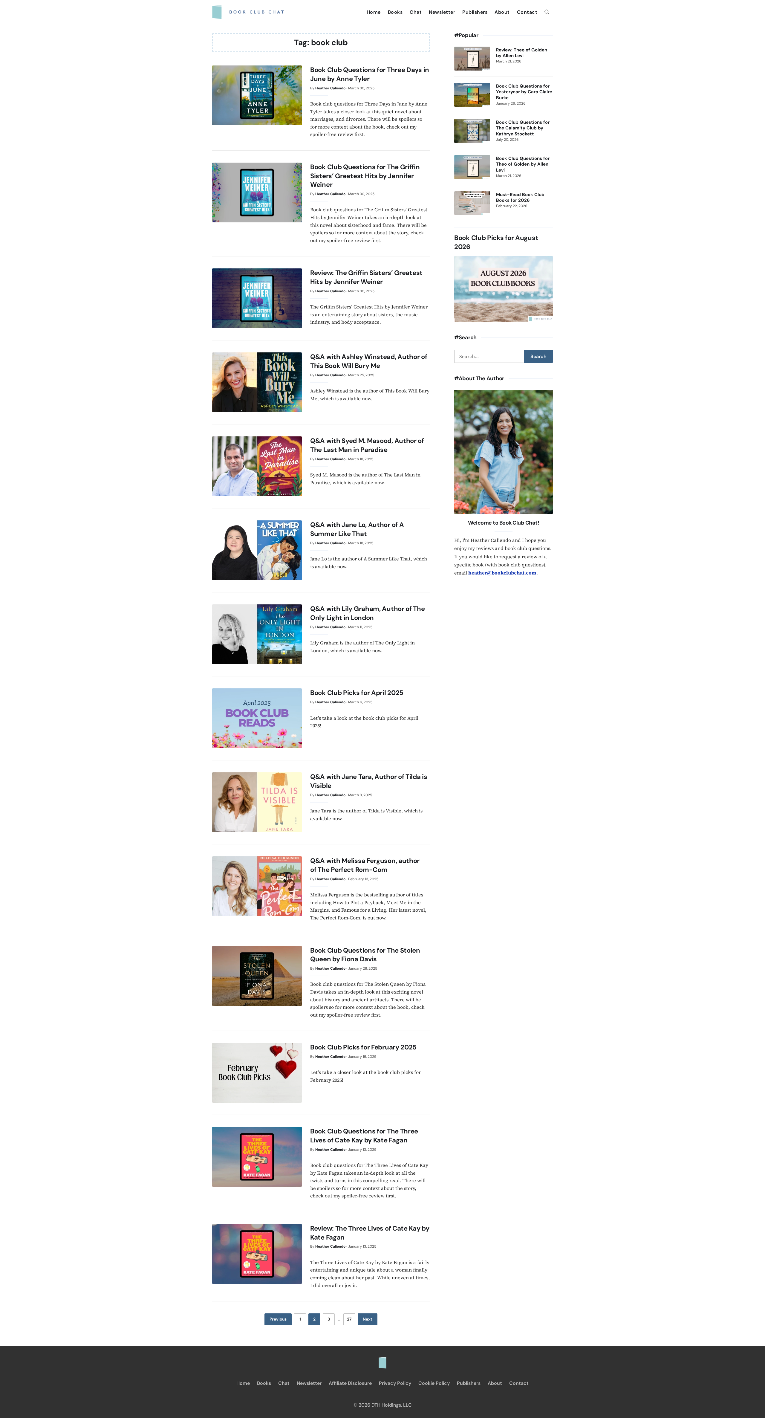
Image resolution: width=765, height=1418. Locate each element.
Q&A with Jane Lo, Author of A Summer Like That (357, 529)
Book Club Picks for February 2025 (363, 1047)
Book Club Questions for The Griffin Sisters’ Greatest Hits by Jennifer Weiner (365, 176)
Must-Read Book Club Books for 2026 (520, 198)
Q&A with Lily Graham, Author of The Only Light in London (367, 613)
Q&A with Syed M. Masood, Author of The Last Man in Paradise (367, 445)
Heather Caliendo (330, 88)
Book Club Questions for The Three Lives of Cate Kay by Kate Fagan (364, 1136)
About (502, 12)
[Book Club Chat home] (382, 1360)
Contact (527, 12)
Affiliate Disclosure (350, 1383)
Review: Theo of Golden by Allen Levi (521, 53)
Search (538, 356)
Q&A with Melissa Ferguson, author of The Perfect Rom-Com (365, 865)
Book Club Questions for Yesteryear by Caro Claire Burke (524, 92)
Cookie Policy (434, 1383)
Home (374, 12)
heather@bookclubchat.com (502, 572)
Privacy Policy (395, 1383)
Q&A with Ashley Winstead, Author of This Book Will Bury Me (368, 361)
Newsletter (442, 12)
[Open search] (547, 12)
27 (349, 1319)
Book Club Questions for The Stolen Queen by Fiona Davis (365, 955)
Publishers (474, 12)
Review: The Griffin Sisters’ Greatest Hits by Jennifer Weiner (366, 277)
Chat (416, 12)
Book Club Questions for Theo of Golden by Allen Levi (523, 164)
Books (395, 12)
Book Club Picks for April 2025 (356, 692)
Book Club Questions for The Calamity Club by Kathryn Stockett (523, 128)
